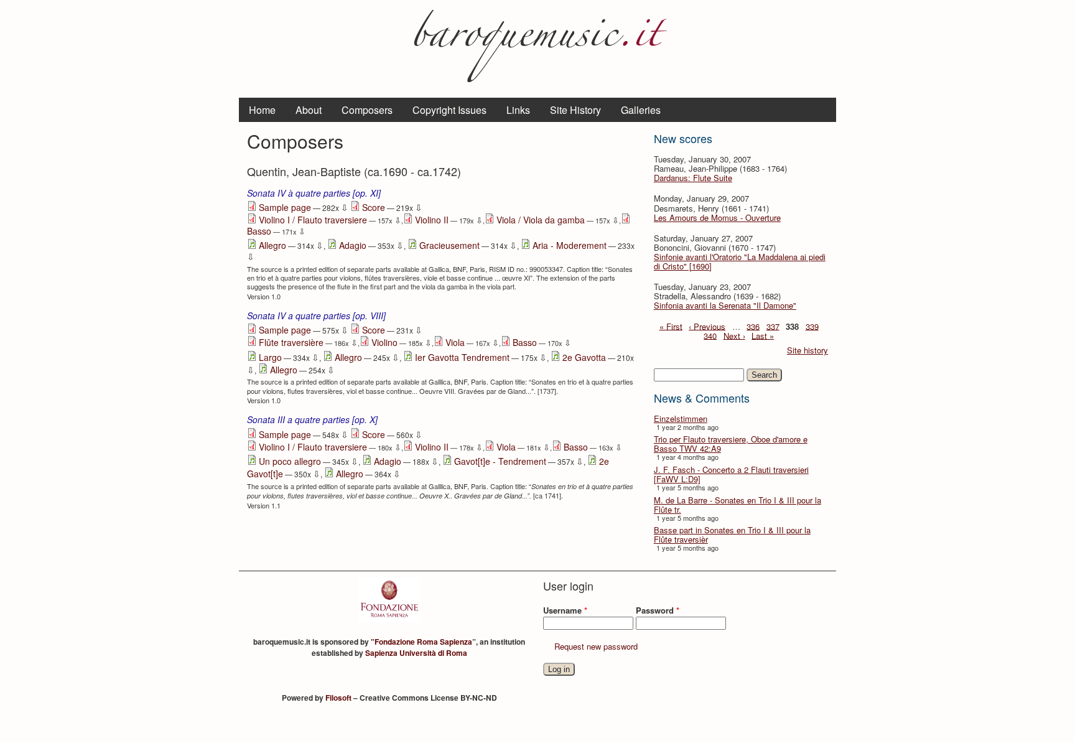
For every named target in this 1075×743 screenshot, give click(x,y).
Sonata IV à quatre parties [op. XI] (314, 193)
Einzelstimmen (680, 418)
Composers (367, 110)
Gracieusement (449, 245)
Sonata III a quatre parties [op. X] (312, 419)
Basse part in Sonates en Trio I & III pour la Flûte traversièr (732, 534)
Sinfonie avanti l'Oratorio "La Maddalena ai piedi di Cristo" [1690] (740, 261)
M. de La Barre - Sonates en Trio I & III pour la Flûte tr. (737, 504)
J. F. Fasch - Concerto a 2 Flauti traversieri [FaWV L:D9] (731, 474)
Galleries (641, 110)
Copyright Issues (449, 110)
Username (565, 610)
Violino (384, 342)
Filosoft (338, 697)
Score (373, 207)
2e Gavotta (584, 357)
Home (262, 110)
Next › (734, 335)
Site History (575, 110)
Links (518, 110)
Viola (455, 342)
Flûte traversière (291, 342)
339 (812, 326)
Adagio (352, 245)
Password (657, 610)
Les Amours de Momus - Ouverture (717, 217)
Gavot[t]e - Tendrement (500, 461)
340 (710, 335)
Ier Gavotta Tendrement (462, 357)
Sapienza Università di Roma (416, 652)
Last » (763, 335)
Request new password (596, 646)
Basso (259, 231)
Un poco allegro (290, 461)
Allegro (272, 245)
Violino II (432, 219)
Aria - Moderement (570, 245)
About (309, 110)
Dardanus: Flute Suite (693, 178)
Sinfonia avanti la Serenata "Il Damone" (725, 305)
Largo (270, 357)
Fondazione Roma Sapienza (423, 641)
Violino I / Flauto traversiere (313, 219)
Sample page (285, 207)
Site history (807, 350)
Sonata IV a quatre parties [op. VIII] (316, 315)
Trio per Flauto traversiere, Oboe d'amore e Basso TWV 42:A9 (730, 443)
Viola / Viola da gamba (540, 219)
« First (670, 326)
